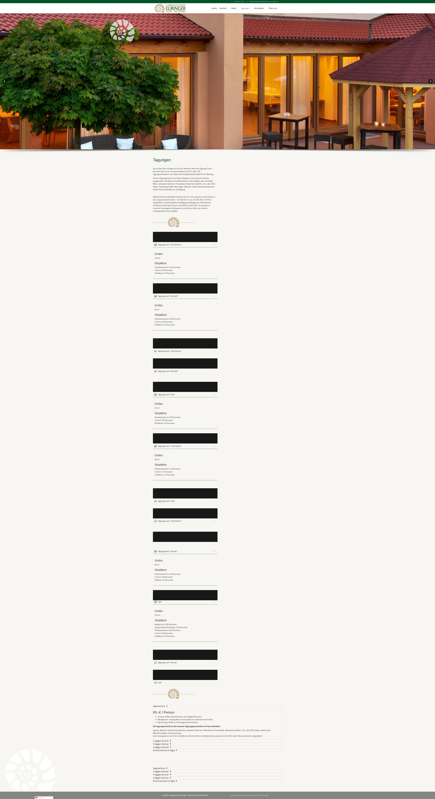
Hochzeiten (259, 8)
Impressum (244, 795)
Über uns (273, 8)
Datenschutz (256, 795)
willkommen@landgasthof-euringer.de (263, 1)
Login (266, 795)
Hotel (233, 8)
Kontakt (234, 795)
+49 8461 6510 (239, 1)
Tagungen (245, 8)
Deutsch (40, 797)
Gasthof (223, 8)
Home (214, 8)
